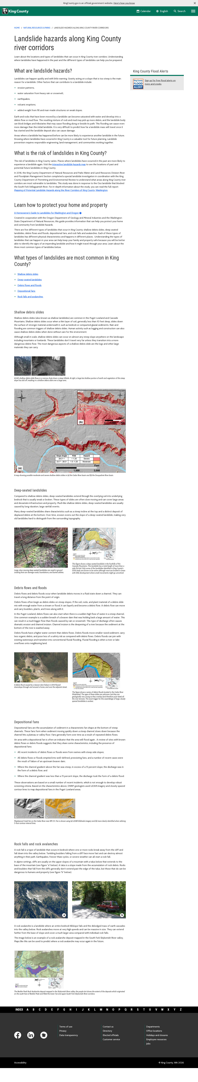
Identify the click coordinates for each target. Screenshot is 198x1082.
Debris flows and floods (29, 285)
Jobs (148, 1043)
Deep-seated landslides (30, 279)
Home (17, 28)
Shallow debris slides (28, 274)
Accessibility (20, 1062)
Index (19, 1009)
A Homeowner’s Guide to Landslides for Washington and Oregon (46, 212)
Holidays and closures (157, 1035)
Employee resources (156, 1039)
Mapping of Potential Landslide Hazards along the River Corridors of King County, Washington (61, 190)
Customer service (111, 1039)
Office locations (154, 1030)
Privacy (62, 1030)
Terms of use (65, 1026)
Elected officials (111, 1035)
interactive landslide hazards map (69, 164)
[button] (195, 3)
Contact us (108, 1026)
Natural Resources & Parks (36, 28)
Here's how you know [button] (124, 3)
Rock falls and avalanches (30, 296)
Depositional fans (26, 291)
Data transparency (68, 1035)
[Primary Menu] (193, 11)
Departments (153, 1026)
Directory (107, 1030)
